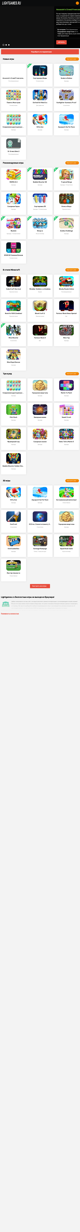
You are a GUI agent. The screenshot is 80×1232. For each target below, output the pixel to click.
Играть (61, 42)
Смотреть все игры (39, 586)
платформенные (63, 36)
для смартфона (67, 34)
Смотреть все (71, 59)
